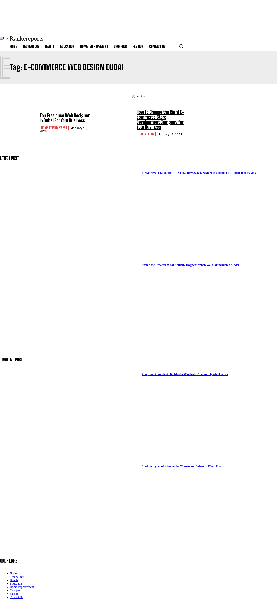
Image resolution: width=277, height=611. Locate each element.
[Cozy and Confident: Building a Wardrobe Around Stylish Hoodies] (71, 410)
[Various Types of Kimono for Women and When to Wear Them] (71, 502)
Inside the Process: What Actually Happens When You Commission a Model (190, 265)
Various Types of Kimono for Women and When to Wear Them (182, 466)
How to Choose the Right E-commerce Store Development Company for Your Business (160, 119)
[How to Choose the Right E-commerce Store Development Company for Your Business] (115, 123)
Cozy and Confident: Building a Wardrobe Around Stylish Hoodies (185, 374)
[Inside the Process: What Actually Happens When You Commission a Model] (71, 301)
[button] (181, 46)
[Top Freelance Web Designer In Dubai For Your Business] (18, 123)
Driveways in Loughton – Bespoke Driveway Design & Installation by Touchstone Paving (199, 172)
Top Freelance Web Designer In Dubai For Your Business (65, 118)
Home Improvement (54, 128)
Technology (146, 134)
